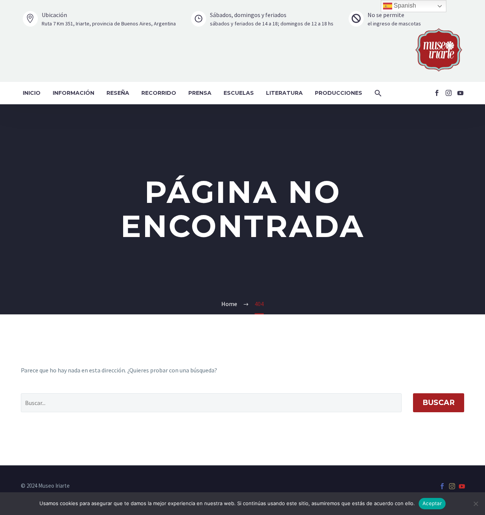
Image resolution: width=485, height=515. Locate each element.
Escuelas (239, 92)
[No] (475, 503)
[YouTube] (460, 93)
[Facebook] (437, 93)
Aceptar (432, 503)
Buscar (438, 402)
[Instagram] (449, 93)
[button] (378, 93)
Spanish (404, 5)
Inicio (32, 92)
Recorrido (158, 92)
